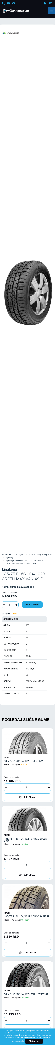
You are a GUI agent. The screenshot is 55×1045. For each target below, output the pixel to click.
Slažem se (34, 1041)
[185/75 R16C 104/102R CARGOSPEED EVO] (27, 819)
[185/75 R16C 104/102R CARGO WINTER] (27, 897)
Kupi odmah (32, 604)
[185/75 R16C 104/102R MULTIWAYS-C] (27, 975)
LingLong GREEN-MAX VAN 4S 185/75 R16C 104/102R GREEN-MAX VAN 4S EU (24, 562)
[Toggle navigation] (51, 10)
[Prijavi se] (45, 3)
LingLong (9, 557)
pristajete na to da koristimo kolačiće (34, 1037)
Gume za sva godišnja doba (40, 554)
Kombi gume (19, 554)
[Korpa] (50, 3)
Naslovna (6, 554)
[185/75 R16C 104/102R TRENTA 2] (27, 742)
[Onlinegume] (19, 11)
